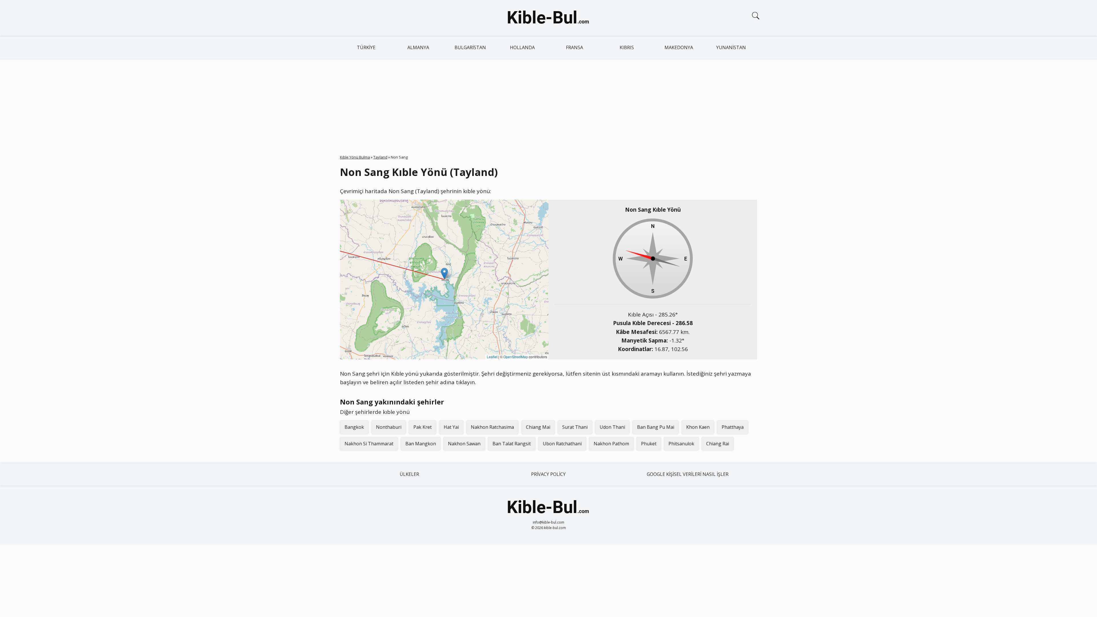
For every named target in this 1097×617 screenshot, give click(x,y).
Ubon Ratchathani (562, 443)
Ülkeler (409, 474)
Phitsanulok (681, 443)
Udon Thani (612, 427)
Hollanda (522, 47)
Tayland (380, 157)
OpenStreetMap (515, 356)
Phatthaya (733, 427)
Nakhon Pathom (611, 443)
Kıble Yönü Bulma (355, 157)
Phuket (648, 443)
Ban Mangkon (420, 443)
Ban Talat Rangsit (512, 443)
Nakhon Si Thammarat (369, 443)
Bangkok (354, 427)
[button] (444, 273)
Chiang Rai (717, 443)
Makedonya (678, 47)
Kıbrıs (627, 47)
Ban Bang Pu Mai (655, 427)
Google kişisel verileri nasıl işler (687, 474)
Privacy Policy (548, 474)
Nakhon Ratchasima (492, 427)
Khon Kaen (698, 427)
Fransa (574, 47)
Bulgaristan (470, 47)
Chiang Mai (538, 427)
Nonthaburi (388, 427)
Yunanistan (731, 47)
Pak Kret (422, 427)
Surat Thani (575, 427)
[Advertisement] (548, 101)
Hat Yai (451, 427)
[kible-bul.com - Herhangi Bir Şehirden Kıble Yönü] (548, 18)
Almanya (418, 47)
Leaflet (492, 356)
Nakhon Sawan (464, 443)
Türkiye (366, 47)
